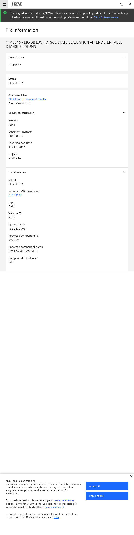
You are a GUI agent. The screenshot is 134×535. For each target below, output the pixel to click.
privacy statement (54, 507)
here (56, 517)
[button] (131, 476)
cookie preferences (64, 500)
